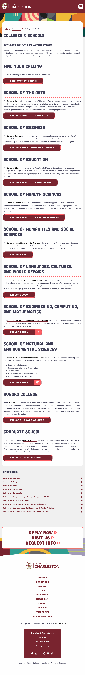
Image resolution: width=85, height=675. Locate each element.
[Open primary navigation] (80, 6)
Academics (16, 29)
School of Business (14, 136)
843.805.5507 (61, 623)
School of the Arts (14, 101)
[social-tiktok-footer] (52, 654)
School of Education (15, 168)
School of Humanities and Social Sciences (23, 243)
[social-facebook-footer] (32, 654)
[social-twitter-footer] (44, 654)
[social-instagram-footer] (36, 654)
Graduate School (29, 440)
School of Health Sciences (17, 202)
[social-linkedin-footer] (40, 654)
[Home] (6, 29)
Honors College (14, 403)
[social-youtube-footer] (48, 654)
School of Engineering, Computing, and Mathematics (27, 320)
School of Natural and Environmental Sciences (25, 357)
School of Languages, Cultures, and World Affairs (26, 280)
